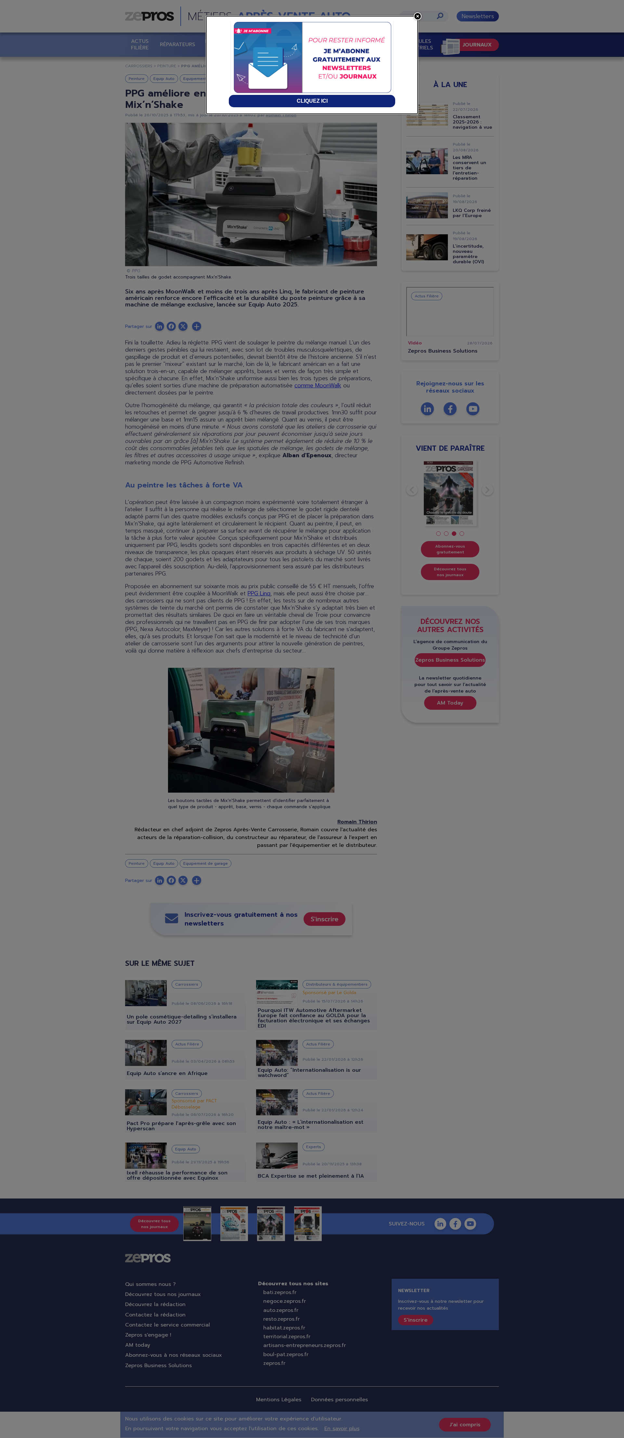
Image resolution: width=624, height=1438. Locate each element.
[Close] (418, 16)
